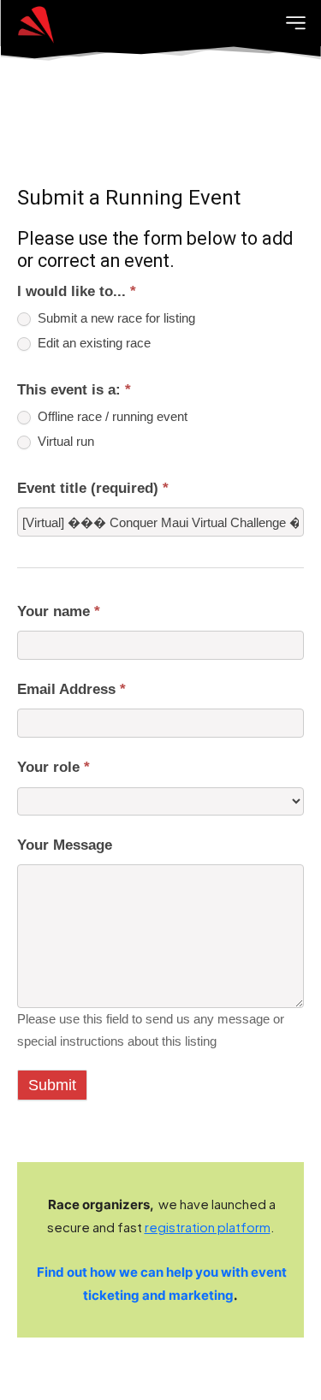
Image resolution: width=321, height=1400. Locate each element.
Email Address (71, 689)
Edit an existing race (92, 343)
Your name (58, 611)
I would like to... (76, 291)
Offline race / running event (110, 417)
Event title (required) (93, 488)
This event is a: (74, 390)
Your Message (64, 845)
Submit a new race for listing (114, 318)
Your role (53, 767)
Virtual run (64, 441)
